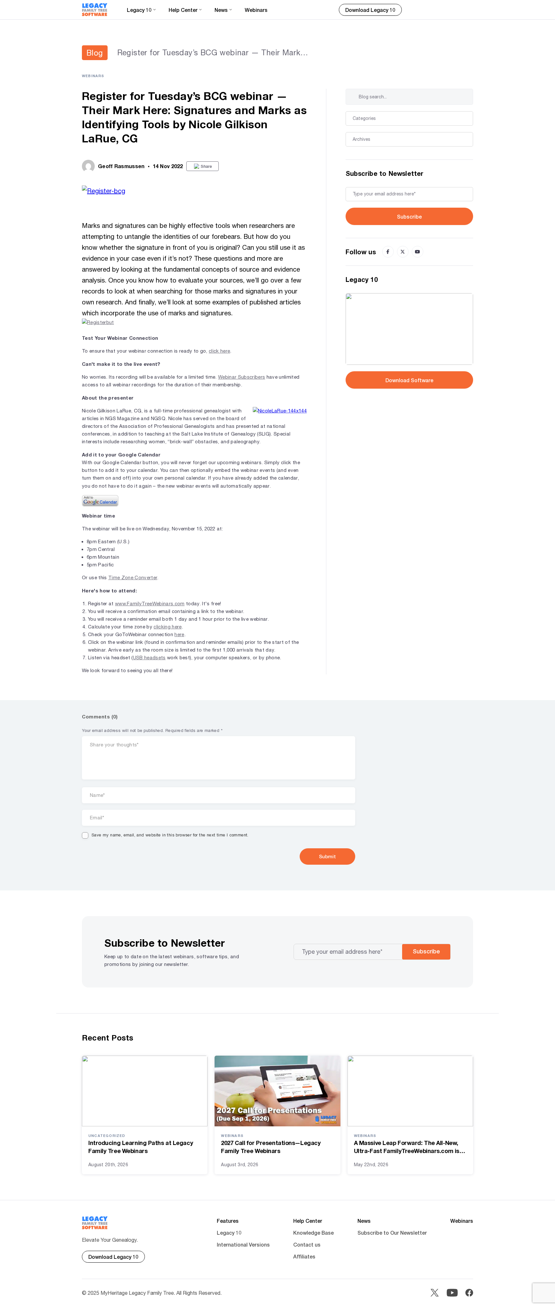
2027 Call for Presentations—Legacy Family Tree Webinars (271, 1146)
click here (219, 351)
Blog (94, 53)
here (179, 634)
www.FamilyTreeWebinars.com (150, 603)
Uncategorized (107, 1135)
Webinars (256, 10)
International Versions (243, 1244)
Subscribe (409, 216)
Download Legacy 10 (370, 10)
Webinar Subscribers (241, 377)
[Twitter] (403, 251)
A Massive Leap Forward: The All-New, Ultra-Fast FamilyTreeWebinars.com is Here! (406, 1147)
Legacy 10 (229, 1233)
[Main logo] (95, 9)
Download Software (409, 380)
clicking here (167, 626)
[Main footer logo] (95, 1222)
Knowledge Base (313, 1233)
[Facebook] (388, 251)
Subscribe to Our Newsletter (392, 1233)
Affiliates (304, 1256)
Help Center (307, 1221)
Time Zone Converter (132, 577)
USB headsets (149, 657)
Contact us (307, 1244)
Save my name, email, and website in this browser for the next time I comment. (170, 835)
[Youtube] (417, 251)
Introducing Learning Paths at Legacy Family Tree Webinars (140, 1146)
